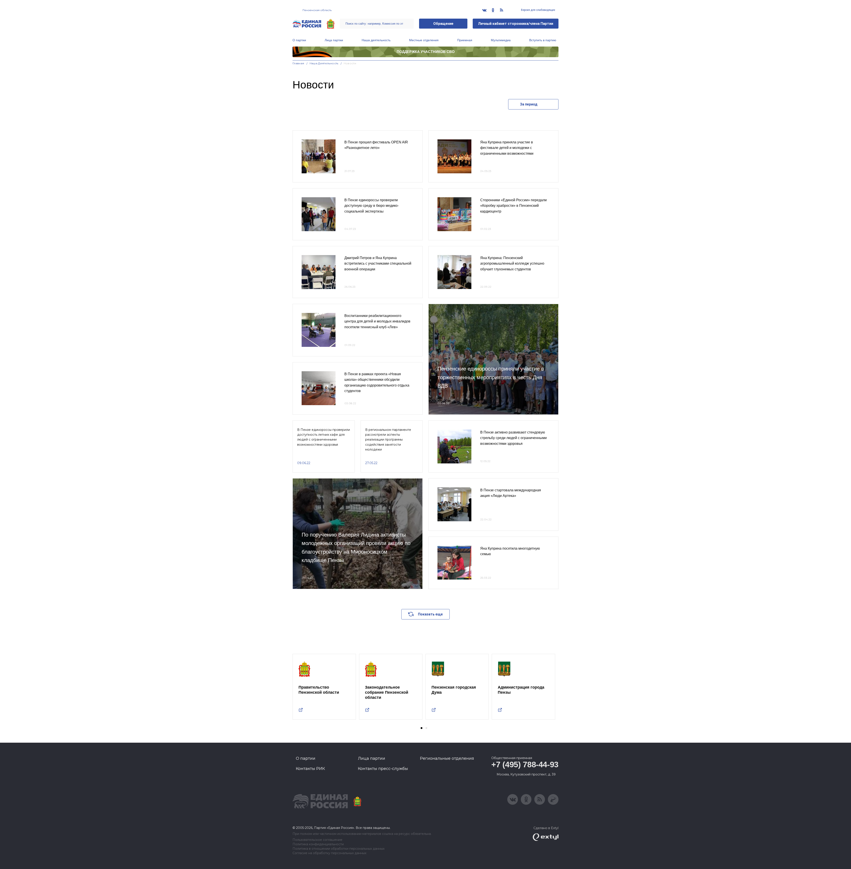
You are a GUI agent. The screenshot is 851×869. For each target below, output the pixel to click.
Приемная (464, 40)
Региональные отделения (447, 758)
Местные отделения (424, 40)
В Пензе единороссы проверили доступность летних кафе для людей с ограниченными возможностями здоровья (323, 437)
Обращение (443, 23)
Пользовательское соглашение (317, 840)
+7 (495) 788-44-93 (524, 764)
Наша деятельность (376, 40)
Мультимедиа (501, 40)
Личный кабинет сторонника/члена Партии (515, 23)
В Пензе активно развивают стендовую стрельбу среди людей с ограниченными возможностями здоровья (513, 437)
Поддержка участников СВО (426, 52)
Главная (298, 63)
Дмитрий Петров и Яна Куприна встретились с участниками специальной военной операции (377, 263)
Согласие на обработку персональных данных (329, 853)
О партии (299, 40)
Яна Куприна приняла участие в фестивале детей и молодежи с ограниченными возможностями (506, 147)
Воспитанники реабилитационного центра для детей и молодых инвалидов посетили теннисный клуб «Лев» (377, 321)
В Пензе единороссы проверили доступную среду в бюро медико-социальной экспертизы (371, 205)
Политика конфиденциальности (318, 844)
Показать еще (430, 614)
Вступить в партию (542, 40)
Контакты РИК (310, 768)
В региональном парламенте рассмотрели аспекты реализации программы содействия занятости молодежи (388, 440)
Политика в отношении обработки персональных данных (339, 849)
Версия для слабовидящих (537, 10)
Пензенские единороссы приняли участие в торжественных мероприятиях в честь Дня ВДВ (490, 377)
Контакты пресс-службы (383, 768)
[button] (421, 728)
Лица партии (334, 40)
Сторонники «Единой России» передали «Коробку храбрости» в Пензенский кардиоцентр (513, 205)
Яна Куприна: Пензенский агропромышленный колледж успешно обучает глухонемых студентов (512, 263)
